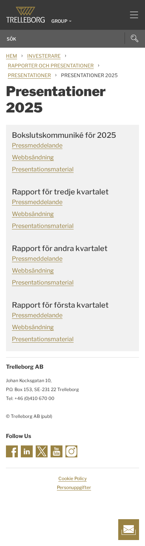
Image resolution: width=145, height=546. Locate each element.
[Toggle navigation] (131, 15)
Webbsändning (33, 157)
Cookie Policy (72, 478)
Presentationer (29, 75)
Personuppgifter (74, 487)
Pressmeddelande (37, 145)
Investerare (44, 56)
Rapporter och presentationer (51, 66)
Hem (11, 56)
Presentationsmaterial (43, 169)
